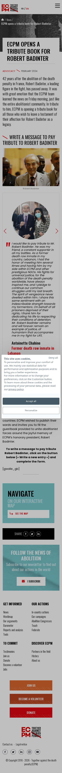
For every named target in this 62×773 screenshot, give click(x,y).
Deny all (53, 357)
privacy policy (16, 389)
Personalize (31, 410)
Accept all (31, 401)
